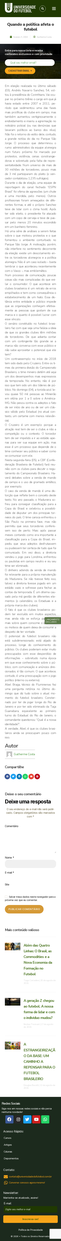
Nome (9, 857)
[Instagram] (18, 1119)
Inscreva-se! (30, 1219)
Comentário (11, 826)
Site (7, 884)
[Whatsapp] (45, 1119)
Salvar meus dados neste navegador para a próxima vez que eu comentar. (30, 898)
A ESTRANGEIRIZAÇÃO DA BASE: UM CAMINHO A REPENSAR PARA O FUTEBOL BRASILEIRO (39, 1061)
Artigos (8, 1145)
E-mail (9, 872)
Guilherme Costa (24, 754)
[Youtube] (36, 1119)
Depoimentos (11, 1158)
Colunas (8, 1151)
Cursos (7, 1138)
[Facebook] (9, 1119)
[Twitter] (27, 1119)
